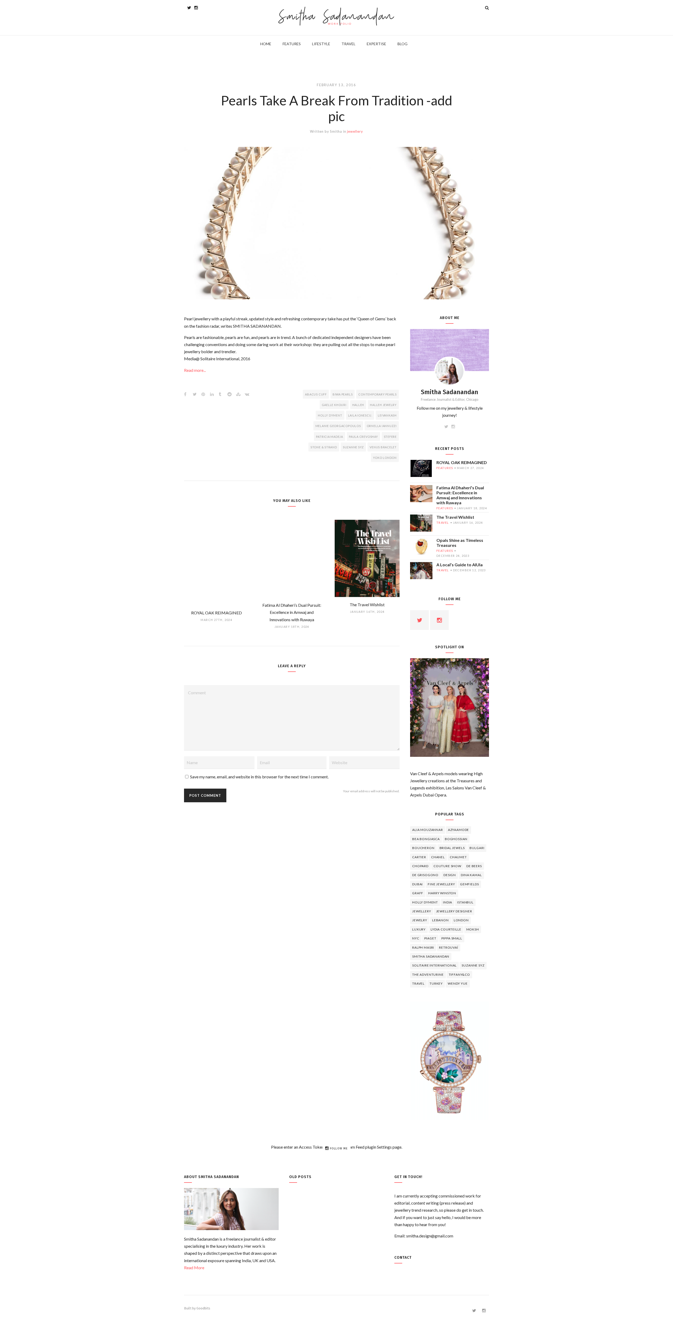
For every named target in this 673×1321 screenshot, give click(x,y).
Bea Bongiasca (426, 839)
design (449, 875)
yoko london (385, 457)
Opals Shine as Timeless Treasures (459, 543)
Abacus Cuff (316, 394)
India (447, 902)
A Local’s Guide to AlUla (459, 564)
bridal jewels (452, 848)
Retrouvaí (448, 947)
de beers (474, 866)
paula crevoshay (363, 436)
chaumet (458, 857)
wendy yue (458, 983)
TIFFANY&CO (459, 974)
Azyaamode (458, 830)
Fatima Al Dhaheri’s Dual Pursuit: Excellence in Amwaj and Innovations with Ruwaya (460, 495)
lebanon (440, 920)
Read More (194, 1267)
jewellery (355, 131)
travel (442, 522)
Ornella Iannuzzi (382, 426)
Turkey (436, 983)
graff (417, 893)
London (461, 920)
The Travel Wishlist (455, 517)
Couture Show (447, 866)
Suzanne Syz (353, 447)
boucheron (423, 848)
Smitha (336, 131)
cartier (419, 857)
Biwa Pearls (343, 394)
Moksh (472, 929)
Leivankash (387, 415)
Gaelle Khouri (334, 405)
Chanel (438, 857)
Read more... (195, 370)
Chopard (420, 866)
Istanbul (465, 902)
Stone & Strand (323, 447)
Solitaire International (434, 965)
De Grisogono (425, 875)
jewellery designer (454, 911)
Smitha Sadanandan (336, 17)
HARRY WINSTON (442, 893)
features (444, 468)
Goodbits (203, 1308)
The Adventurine (428, 974)
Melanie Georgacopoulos (338, 426)
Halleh (358, 405)
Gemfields (469, 884)
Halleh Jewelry (383, 405)
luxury (419, 929)
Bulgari (477, 848)
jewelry (419, 920)
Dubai (417, 884)
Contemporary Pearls (377, 394)
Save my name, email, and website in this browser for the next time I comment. (259, 776)
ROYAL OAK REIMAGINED (461, 462)
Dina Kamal (471, 875)
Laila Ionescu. (360, 415)
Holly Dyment (330, 415)
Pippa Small (451, 938)
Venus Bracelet (383, 447)
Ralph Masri (423, 947)
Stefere (390, 436)
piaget (430, 938)
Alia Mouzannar (427, 830)
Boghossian (456, 839)
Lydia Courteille (446, 929)
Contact (403, 1257)
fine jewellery (441, 884)
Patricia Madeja (329, 436)
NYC (415, 938)
